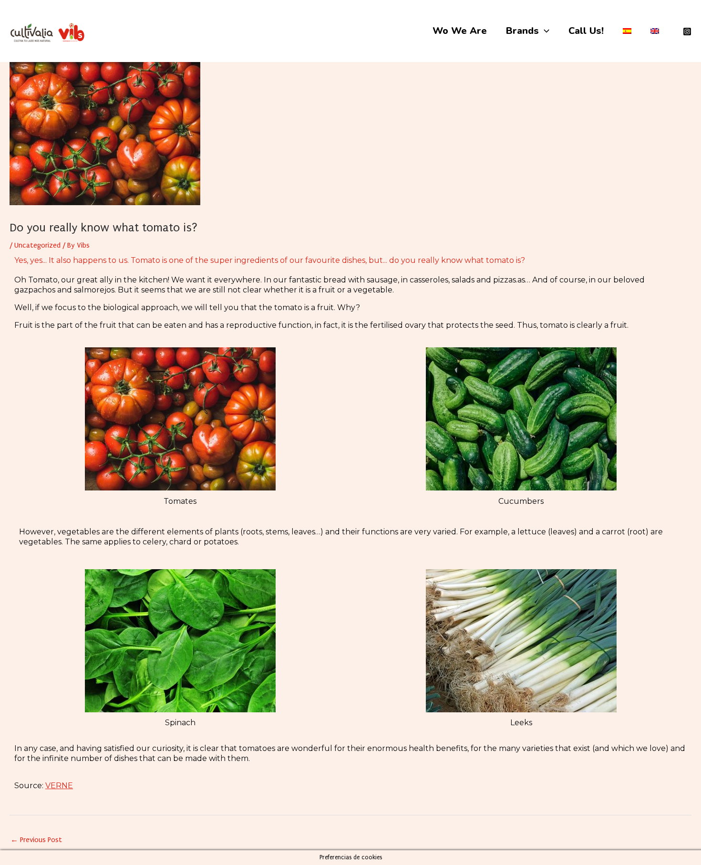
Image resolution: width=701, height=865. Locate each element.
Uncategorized (37, 245)
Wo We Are (460, 30)
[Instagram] (687, 31)
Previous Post (36, 839)
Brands (522, 30)
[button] (544, 31)
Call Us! (586, 30)
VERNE (59, 785)
